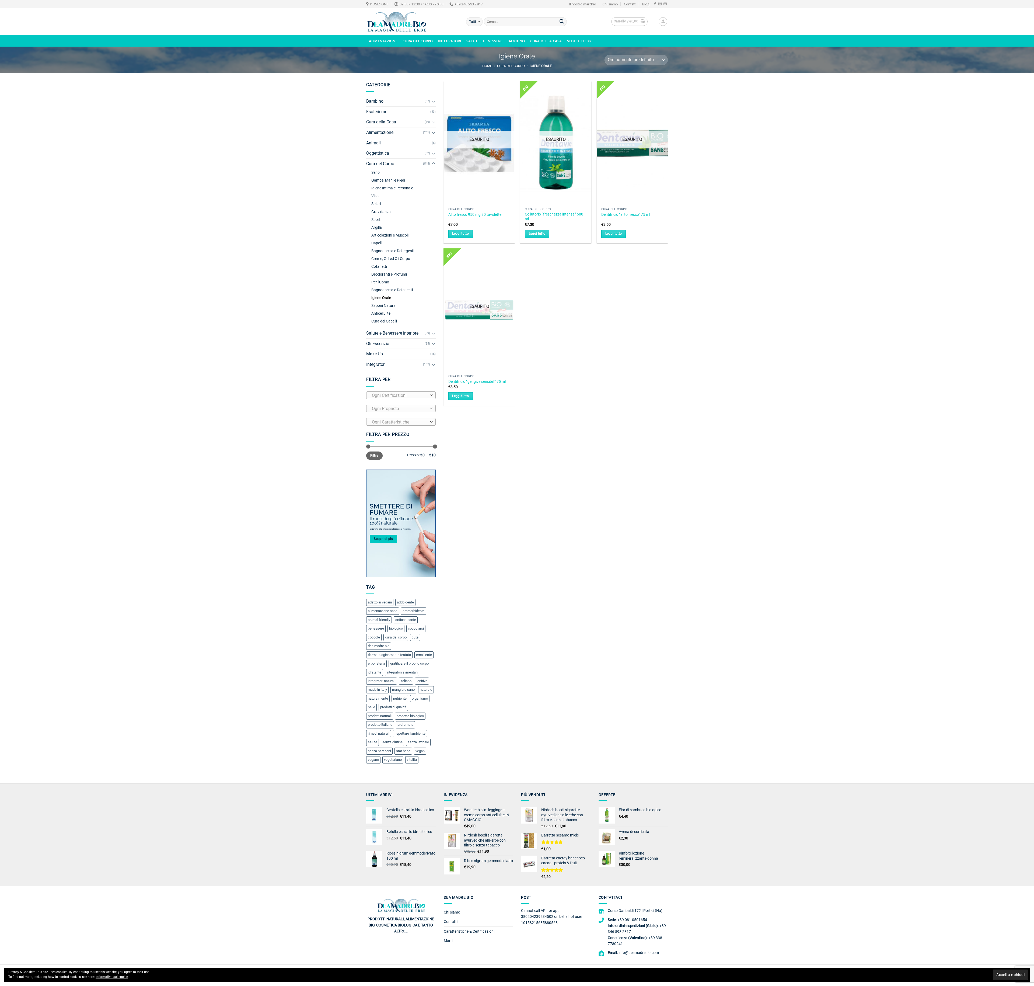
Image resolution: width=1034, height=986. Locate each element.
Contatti (630, 4)
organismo (420, 698)
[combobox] (401, 395)
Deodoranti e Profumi (389, 274)
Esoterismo (376, 111)
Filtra (374, 455)
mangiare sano (403, 690)
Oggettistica (377, 153)
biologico (396, 628)
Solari (376, 204)
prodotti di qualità (393, 707)
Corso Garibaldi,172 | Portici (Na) (635, 910)
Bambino (516, 41)
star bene (403, 751)
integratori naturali (381, 681)
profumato (405, 725)
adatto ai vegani (380, 602)
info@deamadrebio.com (639, 952)
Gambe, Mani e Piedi (388, 180)
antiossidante (405, 620)
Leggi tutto (460, 233)
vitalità (412, 760)
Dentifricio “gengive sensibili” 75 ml (477, 381)
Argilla (376, 227)
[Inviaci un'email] (665, 4)
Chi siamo (610, 4)
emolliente (424, 655)
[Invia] (561, 21)
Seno (375, 172)
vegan (420, 751)
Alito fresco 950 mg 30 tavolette (474, 214)
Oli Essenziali (379, 343)
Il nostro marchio (582, 4)
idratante (374, 672)
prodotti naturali (380, 716)
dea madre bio (378, 646)
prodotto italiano (380, 725)
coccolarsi (416, 628)
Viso (375, 196)
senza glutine (392, 742)
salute (372, 742)
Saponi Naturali (384, 305)
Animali (373, 142)
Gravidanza (381, 212)
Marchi (449, 941)
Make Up (374, 353)
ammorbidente (414, 611)
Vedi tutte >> (579, 41)
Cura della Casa (546, 41)
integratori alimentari (402, 672)
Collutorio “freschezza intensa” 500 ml (554, 217)
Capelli (376, 243)
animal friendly (379, 620)
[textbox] (399, 395)
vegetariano (393, 760)
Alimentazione (383, 41)
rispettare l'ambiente (409, 733)
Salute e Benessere (484, 41)
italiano (405, 681)
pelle (371, 707)
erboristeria (376, 663)
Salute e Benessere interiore (392, 333)
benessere (376, 628)
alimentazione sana (382, 611)
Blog (645, 4)
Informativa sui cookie (112, 977)
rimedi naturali (378, 733)
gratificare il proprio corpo (409, 663)
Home (487, 66)
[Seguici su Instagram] (660, 4)
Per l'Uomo (380, 282)
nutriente (400, 698)
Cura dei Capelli (384, 321)
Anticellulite (380, 313)
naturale (426, 690)
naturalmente (378, 698)
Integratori (449, 41)
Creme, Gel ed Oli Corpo (390, 258)
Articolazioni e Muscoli (389, 235)
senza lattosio (418, 742)
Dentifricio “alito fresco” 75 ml (625, 214)
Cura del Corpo (418, 41)
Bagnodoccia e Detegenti (392, 290)
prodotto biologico (410, 716)
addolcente (405, 602)
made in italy (377, 690)
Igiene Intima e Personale (392, 188)
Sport (375, 219)
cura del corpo (396, 637)
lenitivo (422, 681)
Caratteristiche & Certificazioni (469, 931)
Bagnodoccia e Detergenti (392, 251)
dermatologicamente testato (389, 655)
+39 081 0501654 (632, 920)
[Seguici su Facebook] (654, 4)
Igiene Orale (381, 298)
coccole (374, 637)
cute (415, 637)
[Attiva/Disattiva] (433, 101)
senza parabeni (379, 751)
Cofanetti (379, 266)
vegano (373, 760)
